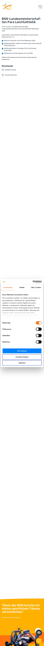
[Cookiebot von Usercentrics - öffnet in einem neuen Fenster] (33, 281)
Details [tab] (22, 287)
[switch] (39, 329)
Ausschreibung (11, 75)
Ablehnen (22, 363)
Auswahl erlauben (22, 357)
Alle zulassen (22, 351)
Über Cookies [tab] (36, 287)
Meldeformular (10, 70)
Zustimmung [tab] (7, 287)
